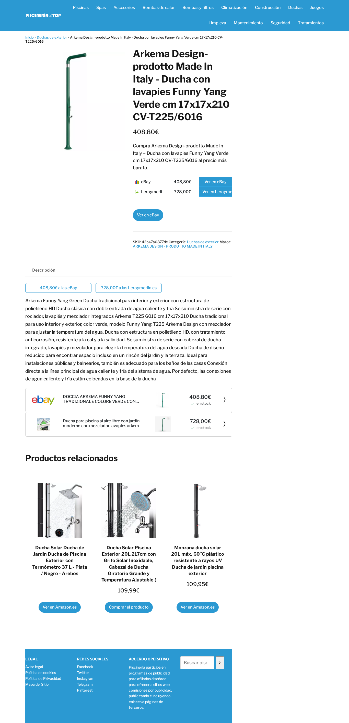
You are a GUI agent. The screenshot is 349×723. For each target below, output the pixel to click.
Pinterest (85, 690)
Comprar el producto (129, 607)
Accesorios (124, 7)
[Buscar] (220, 662)
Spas (101, 7)
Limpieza (217, 22)
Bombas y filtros (198, 7)
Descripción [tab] (43, 270)
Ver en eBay (148, 215)
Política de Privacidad (43, 678)
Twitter (83, 672)
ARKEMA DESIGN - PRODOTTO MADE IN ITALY (173, 246)
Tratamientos (311, 22)
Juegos (317, 7)
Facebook (85, 666)
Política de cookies (40, 672)
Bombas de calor (159, 7)
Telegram (85, 684)
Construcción (268, 7)
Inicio (29, 37)
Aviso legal (34, 666)
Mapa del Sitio (37, 684)
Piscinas (81, 7)
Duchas (295, 7)
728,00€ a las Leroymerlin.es (129, 287)
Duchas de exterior (52, 37)
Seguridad (280, 22)
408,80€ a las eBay (58, 287)
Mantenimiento (248, 22)
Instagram (86, 678)
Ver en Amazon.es (60, 607)
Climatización (234, 7)
